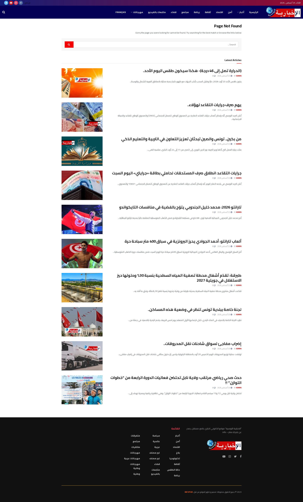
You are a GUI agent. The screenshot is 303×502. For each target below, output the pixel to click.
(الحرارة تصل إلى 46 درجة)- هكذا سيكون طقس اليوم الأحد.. (192, 70)
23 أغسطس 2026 (223, 75)
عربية (157, 447)
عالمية (156, 441)
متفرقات (135, 436)
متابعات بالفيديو (157, 12)
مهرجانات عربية (132, 458)
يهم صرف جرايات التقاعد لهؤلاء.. (214, 104)
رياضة (197, 12)
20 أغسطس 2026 (223, 314)
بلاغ (178, 453)
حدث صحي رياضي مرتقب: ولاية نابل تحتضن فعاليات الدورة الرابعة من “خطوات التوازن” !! (175, 380)
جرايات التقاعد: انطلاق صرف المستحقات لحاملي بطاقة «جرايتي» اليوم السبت (176, 173)
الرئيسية (253, 12)
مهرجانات (138, 12)
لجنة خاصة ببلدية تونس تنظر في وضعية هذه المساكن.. (194, 309)
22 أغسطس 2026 (223, 143)
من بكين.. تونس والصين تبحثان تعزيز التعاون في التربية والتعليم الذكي (181, 138)
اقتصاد (219, 12)
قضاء (173, 12)
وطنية (136, 474)
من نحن (27, 3)
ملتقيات (135, 447)
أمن (230, 12)
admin (238, 75)
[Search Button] (69, 44)
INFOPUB (189, 492)
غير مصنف (154, 453)
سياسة (156, 436)
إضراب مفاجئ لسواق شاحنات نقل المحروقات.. (202, 343)
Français (121, 12)
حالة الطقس (173, 470)
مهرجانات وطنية (135, 466)
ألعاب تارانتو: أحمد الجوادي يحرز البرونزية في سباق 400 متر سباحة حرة (183, 241)
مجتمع (185, 12)
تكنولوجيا (174, 458)
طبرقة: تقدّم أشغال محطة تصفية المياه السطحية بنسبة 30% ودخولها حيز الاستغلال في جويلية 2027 (179, 278)
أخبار (241, 12)
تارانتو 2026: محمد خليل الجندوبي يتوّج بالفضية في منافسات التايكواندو (180, 207)
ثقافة (208, 12)
